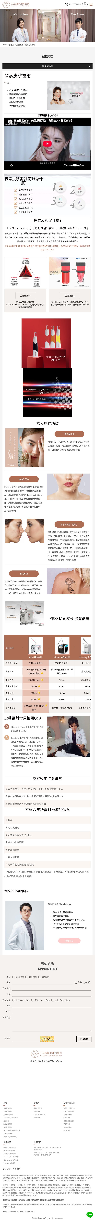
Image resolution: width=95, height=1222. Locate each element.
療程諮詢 (20, 976)
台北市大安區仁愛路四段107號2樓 (48, 1061)
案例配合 (46, 976)
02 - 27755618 (75, 4)
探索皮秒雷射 (30, 45)
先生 (80, 982)
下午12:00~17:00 (42, 1000)
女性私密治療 (69, 1103)
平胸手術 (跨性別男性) (10, 1137)
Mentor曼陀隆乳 (8, 1133)
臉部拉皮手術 (7, 1108)
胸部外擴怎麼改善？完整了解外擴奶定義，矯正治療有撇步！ (47, 1148)
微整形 (11, 44)
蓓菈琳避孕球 (67, 1127)
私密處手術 (66, 1118)
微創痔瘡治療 (67, 1115)
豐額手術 (6, 1121)
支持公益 (6, 1168)
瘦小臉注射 (37, 1118)
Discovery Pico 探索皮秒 (11, 1157)
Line (89, 1215)
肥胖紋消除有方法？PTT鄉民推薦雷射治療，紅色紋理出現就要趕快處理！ (47, 1154)
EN (85, 4)
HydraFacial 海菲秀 (9, 1163)
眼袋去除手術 (7, 1124)
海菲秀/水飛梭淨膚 (39, 1115)
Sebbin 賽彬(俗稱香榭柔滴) (11, 1130)
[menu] (91, 4)
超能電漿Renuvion (9, 1150)
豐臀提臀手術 (7, 1127)
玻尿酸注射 (37, 1111)
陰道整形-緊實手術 (69, 1108)
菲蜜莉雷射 (66, 1124)
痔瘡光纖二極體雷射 (9, 1154)
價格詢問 (33, 976)
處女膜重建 (66, 1130)
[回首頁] (15, 4)
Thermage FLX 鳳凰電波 (10, 1160)
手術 (5, 1103)
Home (4, 44)
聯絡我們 (16, 1168)
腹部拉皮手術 (7, 1111)
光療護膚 (19, 44)
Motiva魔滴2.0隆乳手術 (10, 1118)
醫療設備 (7, 1142)
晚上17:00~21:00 (62, 1000)
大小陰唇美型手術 (68, 1111)
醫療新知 (37, 1142)
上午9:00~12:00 (23, 1000)
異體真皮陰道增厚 (68, 1121)
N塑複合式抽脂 (8, 1115)
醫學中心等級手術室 (9, 1147)
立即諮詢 (84, 1038)
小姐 (88, 982)
